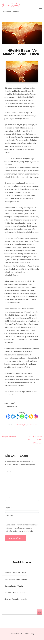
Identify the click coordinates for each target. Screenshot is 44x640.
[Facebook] (8, 416)
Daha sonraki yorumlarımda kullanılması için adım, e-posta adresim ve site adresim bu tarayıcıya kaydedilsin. (22, 528)
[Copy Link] (31, 416)
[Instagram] (36, 416)
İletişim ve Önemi (9, 436)
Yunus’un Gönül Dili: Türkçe (15, 572)
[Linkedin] (17, 416)
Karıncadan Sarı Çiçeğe (13, 586)
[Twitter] (13, 416)
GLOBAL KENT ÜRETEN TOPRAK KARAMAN (34, 439)
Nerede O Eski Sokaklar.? (14, 592)
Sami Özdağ (11, 4)
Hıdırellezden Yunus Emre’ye (15, 579)
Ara (39, 612)
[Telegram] (27, 416)
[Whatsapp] (22, 416)
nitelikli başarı (20, 425)
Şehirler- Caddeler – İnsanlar (15, 599)
